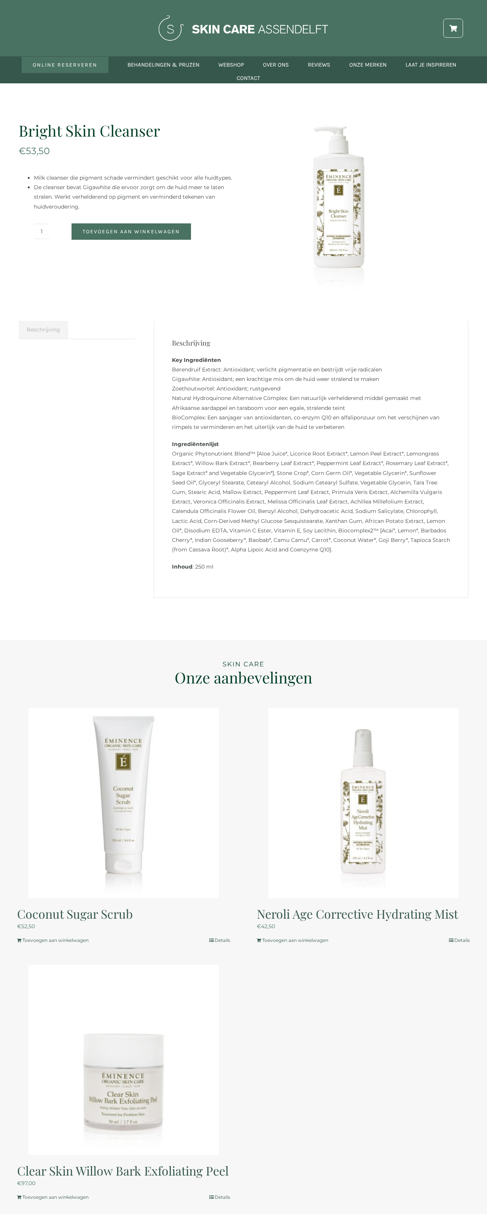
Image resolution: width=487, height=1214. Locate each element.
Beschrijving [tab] (43, 329)
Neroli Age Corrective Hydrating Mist (357, 913)
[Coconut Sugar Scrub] (123, 803)
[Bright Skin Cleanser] (339, 204)
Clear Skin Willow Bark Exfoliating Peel (123, 1170)
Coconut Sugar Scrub (75, 913)
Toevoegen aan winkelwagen (131, 231)
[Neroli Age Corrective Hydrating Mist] (363, 803)
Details (222, 940)
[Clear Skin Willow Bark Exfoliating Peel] (123, 1060)
